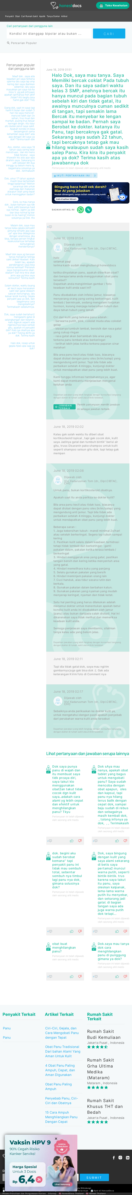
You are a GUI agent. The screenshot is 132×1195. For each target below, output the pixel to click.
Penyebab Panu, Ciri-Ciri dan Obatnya (61, 1100)
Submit (94, 1177)
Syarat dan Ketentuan (77, 1191)
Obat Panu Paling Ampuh (58, 1086)
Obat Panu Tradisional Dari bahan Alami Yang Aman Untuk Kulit (62, 1051)
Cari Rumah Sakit (29, 16)
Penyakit (9, 16)
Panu (7, 1028)
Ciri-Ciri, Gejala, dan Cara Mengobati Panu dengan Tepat (62, 1033)
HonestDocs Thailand (73, 1193)
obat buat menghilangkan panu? (64, 947)
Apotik (42, 16)
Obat (17, 16)
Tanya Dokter (53, 16)
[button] (87, 227)
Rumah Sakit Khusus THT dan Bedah (105, 1106)
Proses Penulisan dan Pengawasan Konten (24, 1193)
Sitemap (52, 1193)
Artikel (64, 16)
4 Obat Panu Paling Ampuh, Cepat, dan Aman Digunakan (60, 1070)
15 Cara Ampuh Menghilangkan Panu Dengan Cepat (61, 1117)
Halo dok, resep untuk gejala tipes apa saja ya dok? (22, 346)
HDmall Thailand (97, 1193)
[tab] (87, 480)
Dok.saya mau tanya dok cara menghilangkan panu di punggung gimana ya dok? (113, 951)
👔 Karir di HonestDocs (102, 1191)
